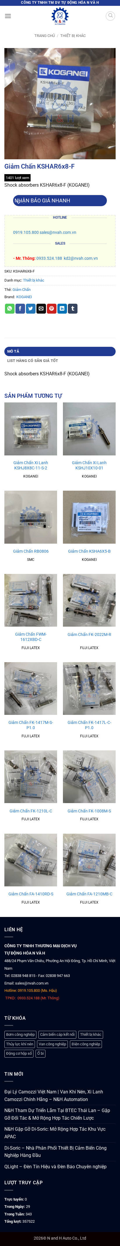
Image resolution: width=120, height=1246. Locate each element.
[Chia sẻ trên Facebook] (20, 309)
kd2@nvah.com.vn (81, 258)
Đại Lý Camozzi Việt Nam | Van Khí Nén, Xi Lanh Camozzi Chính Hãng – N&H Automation (53, 1095)
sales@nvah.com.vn (58, 232)
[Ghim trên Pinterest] (52, 309)
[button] (7, 16)
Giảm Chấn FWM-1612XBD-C (31, 637)
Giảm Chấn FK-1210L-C (31, 811)
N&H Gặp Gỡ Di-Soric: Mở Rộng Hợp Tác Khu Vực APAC (54, 1132)
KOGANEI (24, 297)
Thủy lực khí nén (19, 1044)
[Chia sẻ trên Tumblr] (72, 309)
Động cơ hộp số (19, 1053)
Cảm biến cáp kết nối (57, 1034)
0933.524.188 (49, 258)
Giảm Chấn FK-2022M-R (89, 634)
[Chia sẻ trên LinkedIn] (62, 309)
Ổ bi (40, 1053)
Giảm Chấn (22, 289)
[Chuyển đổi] (18, 203)
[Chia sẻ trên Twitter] (31, 309)
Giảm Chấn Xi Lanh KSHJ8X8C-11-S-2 (30, 465)
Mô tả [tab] (13, 351)
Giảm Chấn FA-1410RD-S (30, 894)
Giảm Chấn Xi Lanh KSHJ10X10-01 (89, 465)
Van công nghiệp (52, 1044)
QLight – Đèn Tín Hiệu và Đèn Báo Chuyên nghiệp (55, 1166)
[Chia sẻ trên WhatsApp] (10, 309)
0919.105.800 (26, 232)
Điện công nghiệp (86, 1044)
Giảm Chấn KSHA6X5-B (89, 551)
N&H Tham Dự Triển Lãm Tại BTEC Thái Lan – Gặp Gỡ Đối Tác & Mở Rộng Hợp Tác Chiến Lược (57, 1114)
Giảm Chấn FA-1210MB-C (89, 894)
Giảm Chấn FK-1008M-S (89, 811)
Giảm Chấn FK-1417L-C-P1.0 (89, 725)
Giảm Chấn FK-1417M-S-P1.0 (30, 725)
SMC (30, 560)
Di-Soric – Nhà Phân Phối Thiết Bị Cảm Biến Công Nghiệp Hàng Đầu (55, 1151)
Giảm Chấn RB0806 (31, 551)
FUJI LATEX (31, 648)
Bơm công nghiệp (20, 1034)
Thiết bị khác (73, 35)
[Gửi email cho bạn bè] (41, 309)
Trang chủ (44, 35)
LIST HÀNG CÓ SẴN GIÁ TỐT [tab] (32, 360)
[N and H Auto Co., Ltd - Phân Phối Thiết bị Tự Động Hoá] (60, 16)
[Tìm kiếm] (110, 16)
